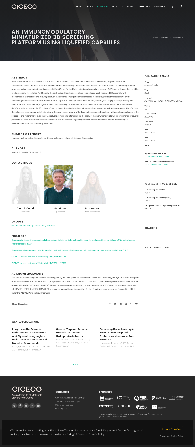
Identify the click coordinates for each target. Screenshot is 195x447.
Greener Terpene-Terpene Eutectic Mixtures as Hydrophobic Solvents (72, 333)
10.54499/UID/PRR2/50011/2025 (115, 417)
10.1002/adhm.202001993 (156, 156)
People (131, 6)
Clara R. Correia (26, 208)
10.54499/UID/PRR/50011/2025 (131, 414)
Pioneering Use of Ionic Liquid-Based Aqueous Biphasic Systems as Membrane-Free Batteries (118, 334)
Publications (177, 37)
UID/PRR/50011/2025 (107, 414)
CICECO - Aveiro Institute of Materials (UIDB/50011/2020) (39, 256)
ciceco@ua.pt (61, 408)
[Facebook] (20, 405)
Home (155, 37)
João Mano (59, 208)
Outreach (159, 6)
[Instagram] (32, 405)
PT (176, 6)
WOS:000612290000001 (156, 164)
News (90, 6)
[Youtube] (38, 405)
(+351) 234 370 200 (64, 405)
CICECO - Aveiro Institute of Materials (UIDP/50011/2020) (39, 263)
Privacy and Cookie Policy (171, 436)
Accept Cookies (171, 429)
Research (102, 6)
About (79, 6)
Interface (144, 6)
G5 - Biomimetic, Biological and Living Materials (33, 225)
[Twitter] (26, 405)
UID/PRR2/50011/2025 (153, 414)
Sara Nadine (91, 208)
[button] (73, 364)
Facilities (117, 6)
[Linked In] (14, 405)
